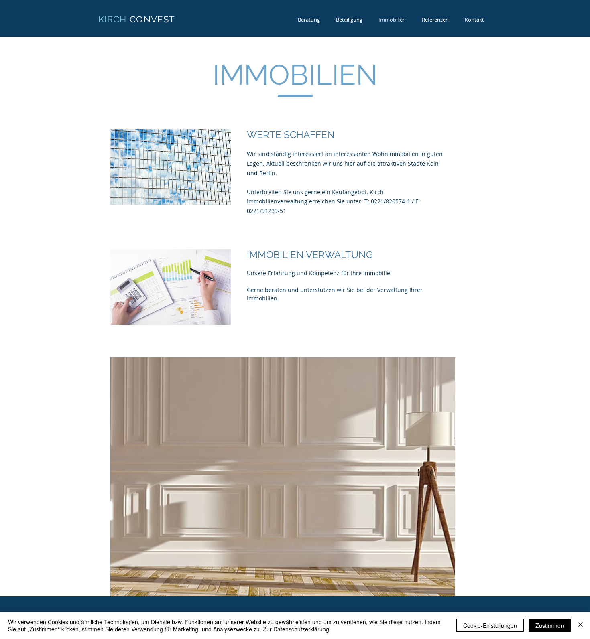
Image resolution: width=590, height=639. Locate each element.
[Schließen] (580, 625)
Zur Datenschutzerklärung (296, 629)
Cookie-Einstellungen (490, 625)
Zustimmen (549, 625)
